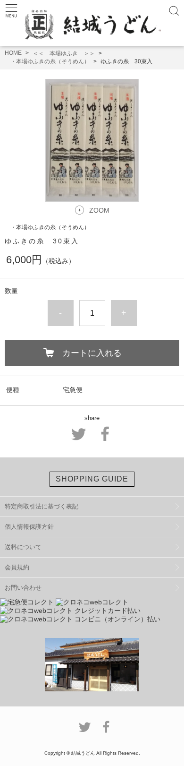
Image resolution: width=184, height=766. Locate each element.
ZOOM (99, 210)
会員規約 (17, 567)
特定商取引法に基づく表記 (41, 506)
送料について (23, 547)
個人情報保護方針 (29, 526)
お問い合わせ (23, 587)
